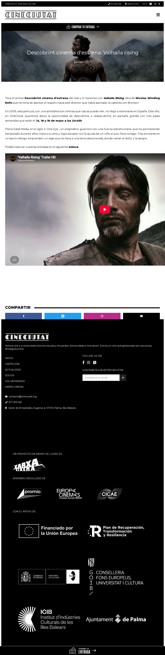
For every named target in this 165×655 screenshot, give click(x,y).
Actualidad (13, 369)
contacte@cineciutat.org (23, 396)
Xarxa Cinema (14, 386)
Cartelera (12, 363)
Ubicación (133, 4)
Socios (9, 375)
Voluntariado (15, 381)
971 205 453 (116, 4)
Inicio (9, 358)
